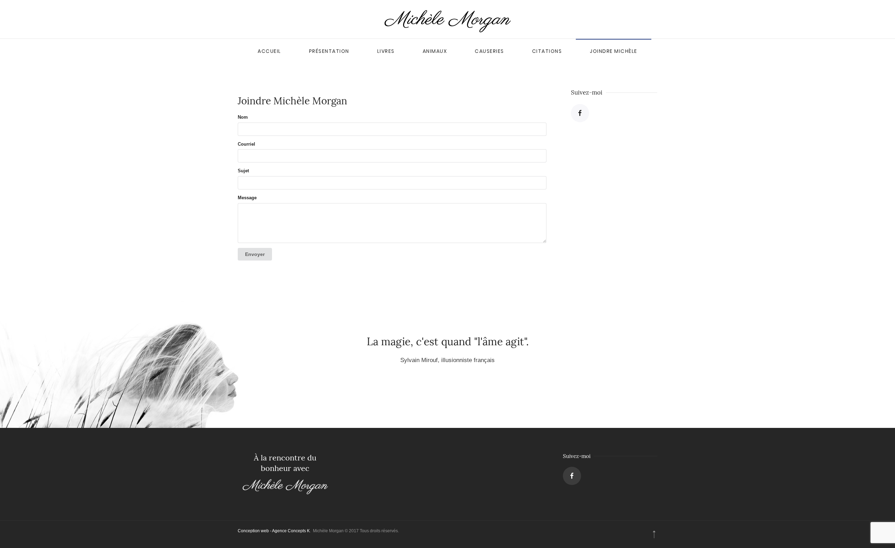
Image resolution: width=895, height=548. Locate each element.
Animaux (435, 51)
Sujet (243, 170)
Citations (547, 51)
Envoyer (255, 254)
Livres (386, 51)
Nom (243, 117)
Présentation (329, 51)
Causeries (489, 51)
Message (247, 197)
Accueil (269, 51)
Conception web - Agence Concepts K (274, 530)
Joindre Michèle (613, 51)
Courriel (246, 144)
